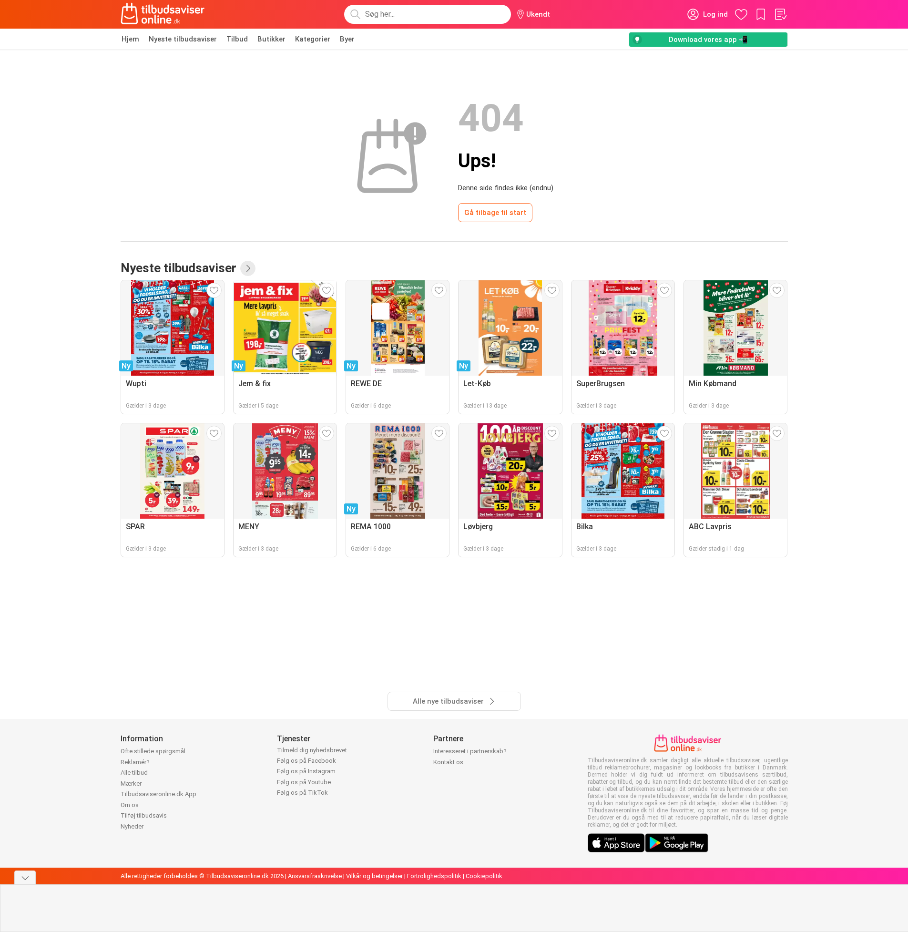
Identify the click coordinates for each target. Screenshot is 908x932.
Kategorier (312, 39)
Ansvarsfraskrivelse (315, 876)
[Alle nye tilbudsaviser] (247, 268)
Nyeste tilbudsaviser (183, 39)
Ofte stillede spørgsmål (153, 751)
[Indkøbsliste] (780, 14)
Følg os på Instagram (306, 771)
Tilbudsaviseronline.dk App (158, 794)
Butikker (271, 39)
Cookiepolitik (484, 876)
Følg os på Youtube (304, 782)
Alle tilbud (134, 772)
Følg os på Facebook (306, 760)
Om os (130, 805)
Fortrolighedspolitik (434, 876)
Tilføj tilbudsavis (144, 815)
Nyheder (132, 826)
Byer (347, 39)
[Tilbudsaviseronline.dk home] (163, 14)
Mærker (131, 783)
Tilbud (237, 39)
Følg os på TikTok (302, 792)
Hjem (130, 39)
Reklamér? (135, 762)
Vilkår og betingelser (374, 876)
